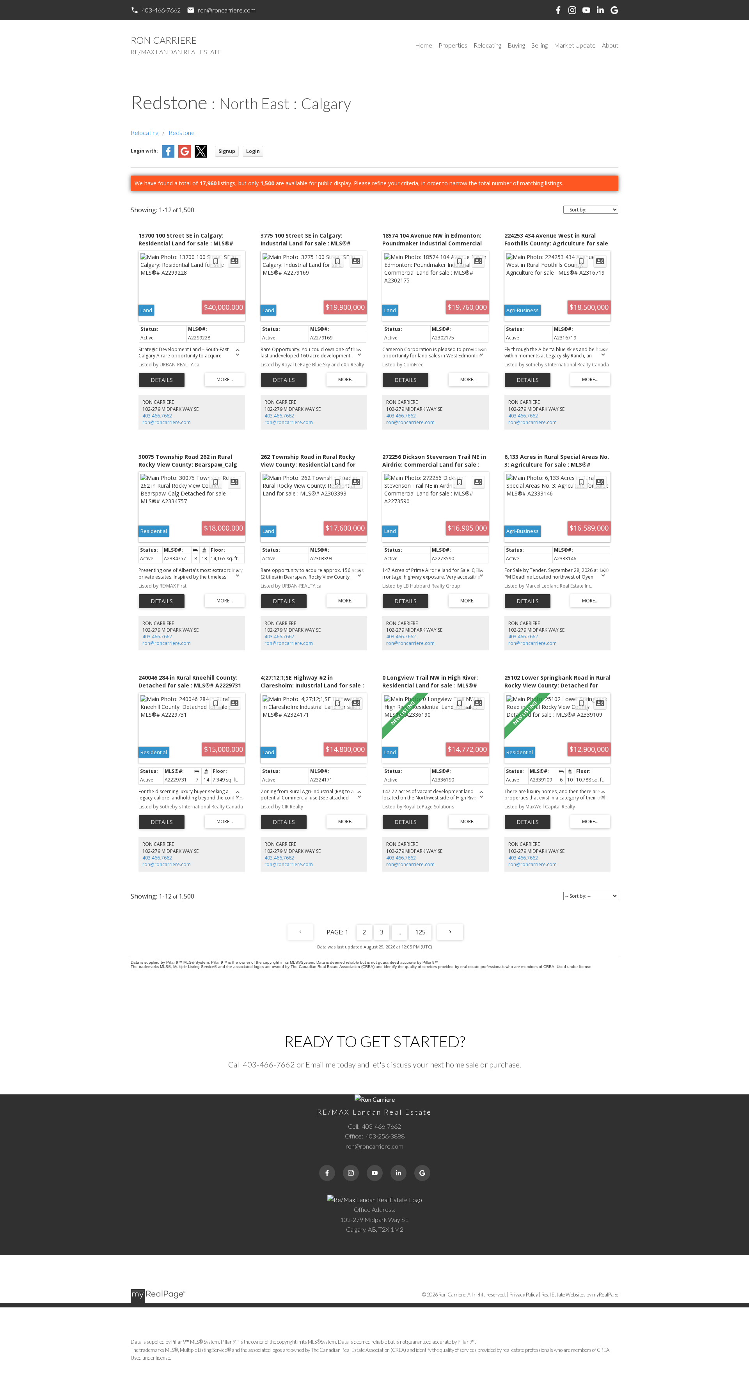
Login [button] (253, 151)
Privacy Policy (523, 1294)
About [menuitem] (610, 45)
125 (420, 932)
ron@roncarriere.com (227, 10)
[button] (156, 10)
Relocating (144, 132)
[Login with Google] (184, 156)
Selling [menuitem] (539, 45)
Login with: (144, 150)
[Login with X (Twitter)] (201, 156)
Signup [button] (226, 151)
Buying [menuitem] (516, 45)
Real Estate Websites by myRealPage (579, 1294)
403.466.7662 (157, 415)
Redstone (182, 132)
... (399, 932)
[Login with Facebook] (168, 156)
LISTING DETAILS (162, 380)
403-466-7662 (161, 10)
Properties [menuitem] (452, 45)
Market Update (575, 45)
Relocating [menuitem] (487, 45)
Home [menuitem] (423, 45)
